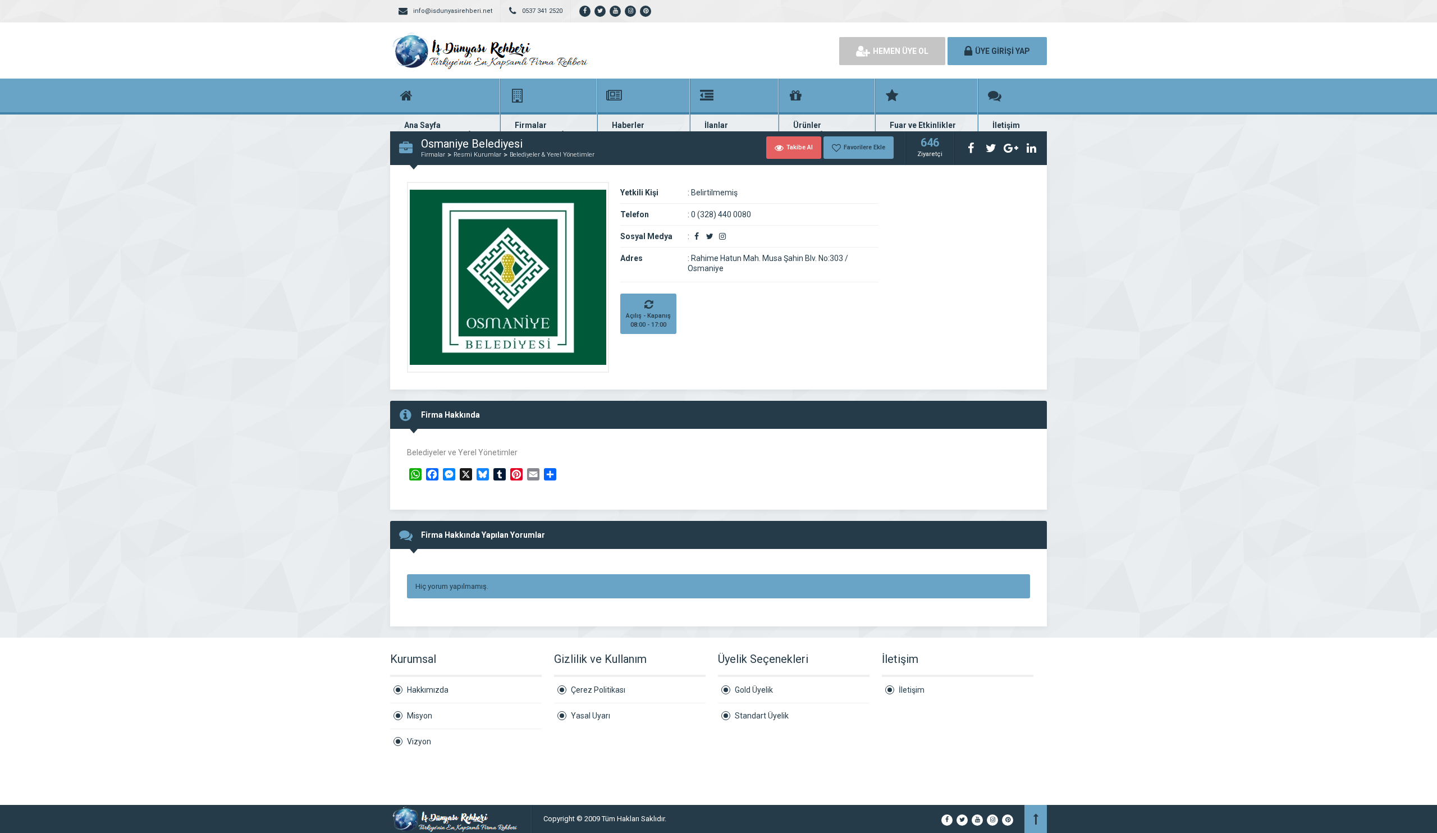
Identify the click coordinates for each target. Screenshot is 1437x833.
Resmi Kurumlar (477, 154)
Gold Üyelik (754, 689)
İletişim (912, 689)
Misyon (419, 715)
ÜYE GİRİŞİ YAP (1002, 51)
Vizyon (419, 741)
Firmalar (433, 154)
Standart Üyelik (762, 715)
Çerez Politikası (598, 689)
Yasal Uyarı (590, 715)
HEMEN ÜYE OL (900, 51)
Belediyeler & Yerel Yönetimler (552, 154)
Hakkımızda (428, 689)
